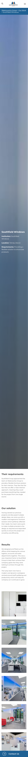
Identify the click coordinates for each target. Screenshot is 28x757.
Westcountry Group (9, 10)
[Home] (13, 4)
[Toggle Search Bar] (2, 4)
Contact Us (14, 754)
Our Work (22, 10)
